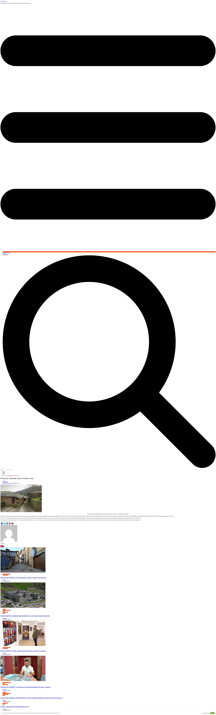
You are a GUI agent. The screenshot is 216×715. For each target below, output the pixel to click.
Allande (4, 609)
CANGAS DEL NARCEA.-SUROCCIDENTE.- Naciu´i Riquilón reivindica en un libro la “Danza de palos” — (31, 698)
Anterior (2, 545)
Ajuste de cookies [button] (206, 713)
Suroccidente (13, 483)
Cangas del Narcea (6, 252)
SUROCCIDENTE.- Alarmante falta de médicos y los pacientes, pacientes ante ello (25, 616)
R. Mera (4, 481)
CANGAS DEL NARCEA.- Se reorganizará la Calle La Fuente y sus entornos (23, 577)
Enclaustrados (5, 254)
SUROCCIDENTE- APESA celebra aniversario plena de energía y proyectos (23, 651)
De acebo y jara (3, 1)
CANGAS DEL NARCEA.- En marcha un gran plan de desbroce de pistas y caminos (25, 687)
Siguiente (2, 546)
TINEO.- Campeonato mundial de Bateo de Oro (14, 706)
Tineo (18, 483)
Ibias (4, 611)
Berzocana (5, 253)
